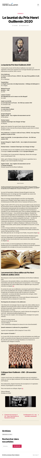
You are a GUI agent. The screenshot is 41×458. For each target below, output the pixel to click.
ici (13, 286)
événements (20, 13)
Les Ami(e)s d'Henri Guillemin (12, 455)
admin (16, 25)
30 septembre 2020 (25, 25)
